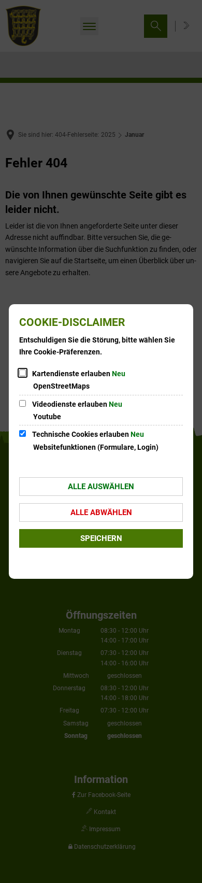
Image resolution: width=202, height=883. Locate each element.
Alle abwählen (101, 512)
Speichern (101, 538)
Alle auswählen (101, 486)
